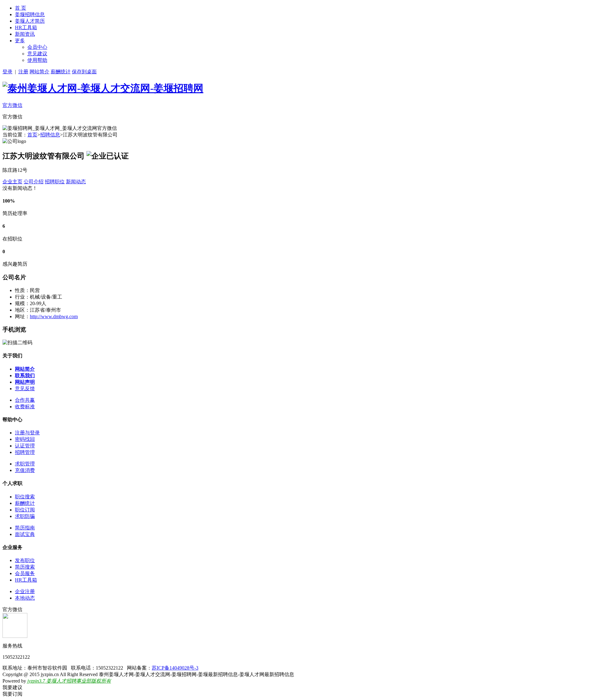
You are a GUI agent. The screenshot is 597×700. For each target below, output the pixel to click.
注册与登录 (27, 432)
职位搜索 (25, 496)
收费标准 (25, 406)
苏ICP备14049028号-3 (175, 667)
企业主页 (12, 181)
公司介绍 (34, 181)
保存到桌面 (84, 71)
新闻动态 (76, 181)
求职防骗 (25, 516)
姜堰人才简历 (30, 21)
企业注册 (25, 591)
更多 (20, 40)
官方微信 (12, 105)
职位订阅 (25, 509)
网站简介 (39, 71)
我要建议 (12, 687)
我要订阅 (12, 694)
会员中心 (37, 47)
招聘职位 (55, 181)
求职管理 (25, 463)
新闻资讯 (25, 34)
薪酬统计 (61, 71)
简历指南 (25, 527)
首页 (32, 134)
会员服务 (25, 573)
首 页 (20, 8)
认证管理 (25, 445)
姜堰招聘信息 (30, 14)
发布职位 (25, 560)
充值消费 (25, 470)
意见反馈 (25, 388)
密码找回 (25, 439)
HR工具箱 (26, 27)
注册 (23, 71)
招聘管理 (25, 452)
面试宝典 (25, 534)
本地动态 (25, 598)
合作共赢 (25, 400)
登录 (7, 71)
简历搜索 (25, 567)
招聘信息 (50, 134)
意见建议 (37, 53)
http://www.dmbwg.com (54, 316)
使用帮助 (37, 60)
